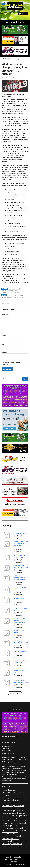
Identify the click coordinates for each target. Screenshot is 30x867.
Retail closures (16, 299)
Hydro (5, 818)
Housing (23, 815)
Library (13, 818)
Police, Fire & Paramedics (10, 831)
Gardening (22, 813)
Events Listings (6, 750)
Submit (9, 857)
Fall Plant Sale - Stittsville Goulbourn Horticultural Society (19, 577)
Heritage (14, 815)
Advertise (8, 859)
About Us (13, 862)
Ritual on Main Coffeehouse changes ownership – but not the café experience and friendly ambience (14, 772)
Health (18, 288)
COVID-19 (11, 295)
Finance (6, 808)
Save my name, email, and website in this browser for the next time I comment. (14, 363)
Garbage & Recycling (9, 813)
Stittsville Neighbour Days (19, 671)
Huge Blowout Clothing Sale (20, 589)
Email (4, 344)
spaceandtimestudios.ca (9, 736)
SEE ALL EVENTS (15, 693)
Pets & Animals (8, 828)
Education (18, 800)
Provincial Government (7, 292)
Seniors (14, 838)
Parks (14, 825)
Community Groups (9, 798)
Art (5, 790)
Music (6, 823)
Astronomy (13, 790)
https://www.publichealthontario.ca (13, 278)
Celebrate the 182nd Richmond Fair (20, 662)
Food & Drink (7, 810)
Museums (23, 820)
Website (4, 352)
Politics (23, 831)
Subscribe (17, 857)
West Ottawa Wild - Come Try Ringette (19, 556)
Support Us (19, 859)
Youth (23, 846)
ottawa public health (18, 297)
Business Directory (7, 746)
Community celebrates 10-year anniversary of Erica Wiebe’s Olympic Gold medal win (14, 778)
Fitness (14, 808)
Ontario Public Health (7, 297)
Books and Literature (9, 793)
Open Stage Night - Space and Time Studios (21, 566)
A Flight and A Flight (20, 533)
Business (22, 793)
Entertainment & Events (10, 803)
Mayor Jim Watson (19, 295)
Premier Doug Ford (6, 299)
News (16, 290)
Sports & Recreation (19, 841)
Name (4, 335)
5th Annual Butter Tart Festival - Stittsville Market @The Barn (20, 620)
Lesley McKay (7, 77)
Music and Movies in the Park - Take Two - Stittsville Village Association (21, 544)
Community (12, 288)
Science (6, 838)
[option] (16, 59)
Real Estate (7, 836)
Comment (5, 314)
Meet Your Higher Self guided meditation (20, 652)
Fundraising (18, 810)
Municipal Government (7, 290)
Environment (7, 805)
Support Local (6, 748)
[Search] (25, 379)
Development (8, 800)
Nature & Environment (18, 823)
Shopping (17, 292)
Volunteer (7, 846)
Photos (19, 828)
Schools (16, 836)
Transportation (16, 843)
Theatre (6, 843)
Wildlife (16, 846)
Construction (22, 798)
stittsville (23, 299)
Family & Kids (19, 805)
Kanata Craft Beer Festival (19, 599)
